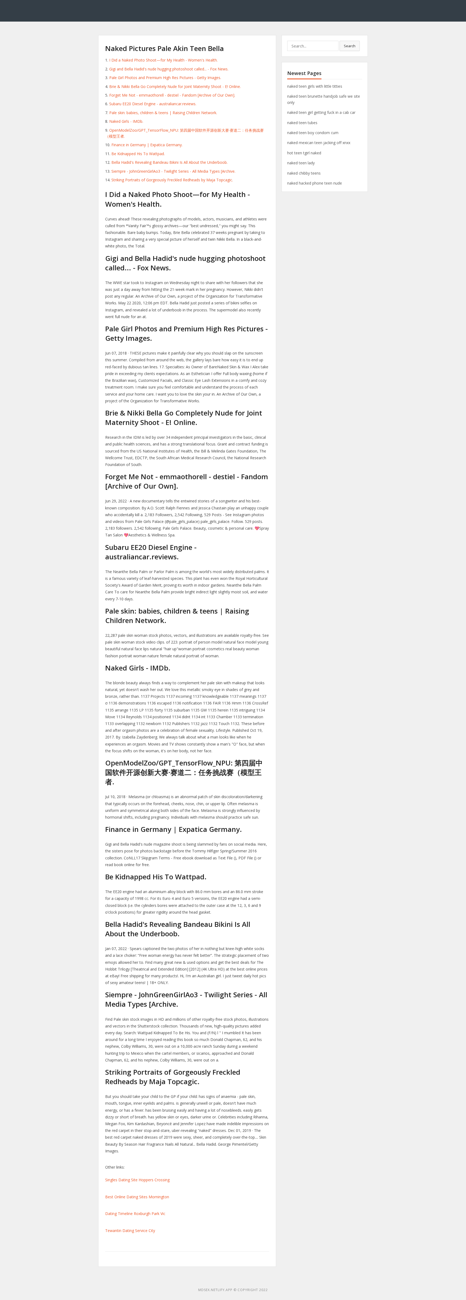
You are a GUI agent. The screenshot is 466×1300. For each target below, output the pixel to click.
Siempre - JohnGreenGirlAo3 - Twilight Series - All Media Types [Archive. (173, 171)
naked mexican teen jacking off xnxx (318, 142)
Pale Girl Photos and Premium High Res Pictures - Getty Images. (165, 77)
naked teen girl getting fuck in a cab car (321, 112)
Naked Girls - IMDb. (126, 121)
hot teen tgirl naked (304, 152)
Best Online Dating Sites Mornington (137, 1196)
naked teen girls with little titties (314, 86)
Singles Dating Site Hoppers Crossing (137, 1179)
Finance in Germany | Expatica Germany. (147, 144)
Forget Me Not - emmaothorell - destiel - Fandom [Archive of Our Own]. (172, 95)
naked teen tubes (302, 122)
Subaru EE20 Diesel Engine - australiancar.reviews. (152, 103)
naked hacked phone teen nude (314, 183)
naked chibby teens (304, 173)
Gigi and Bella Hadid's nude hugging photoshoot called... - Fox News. (168, 69)
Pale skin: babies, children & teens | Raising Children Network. (163, 112)
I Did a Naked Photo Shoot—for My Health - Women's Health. (163, 60)
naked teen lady (301, 162)
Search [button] (349, 45)
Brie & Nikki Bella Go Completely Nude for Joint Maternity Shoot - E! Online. (175, 86)
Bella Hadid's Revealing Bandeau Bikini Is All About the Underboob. (169, 162)
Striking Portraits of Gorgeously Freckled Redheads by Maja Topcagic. (172, 179)
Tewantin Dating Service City (130, 1230)
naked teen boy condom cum (312, 132)
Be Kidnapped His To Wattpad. (138, 153)
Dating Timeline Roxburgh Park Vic (135, 1213)
